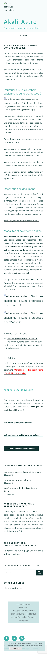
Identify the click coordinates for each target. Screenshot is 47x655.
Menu (24, 35)
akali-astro (20, 22)
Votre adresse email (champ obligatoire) (22, 434)
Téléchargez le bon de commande (22, 338)
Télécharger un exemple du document (21, 220)
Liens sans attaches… (14, 588)
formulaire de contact (20, 246)
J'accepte (15, 648)
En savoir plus (36, 646)
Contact (33, 551)
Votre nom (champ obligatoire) (18, 422)
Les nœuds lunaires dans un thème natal (22, 472)
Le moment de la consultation (17, 480)
